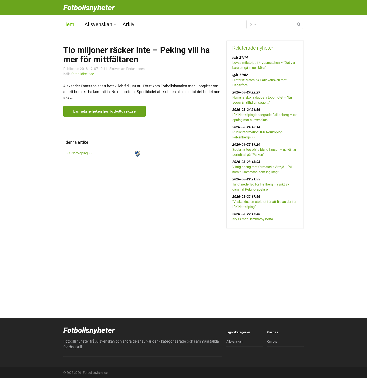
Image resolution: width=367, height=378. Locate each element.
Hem (68, 24)
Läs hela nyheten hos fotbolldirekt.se (104, 111)
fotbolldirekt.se (82, 74)
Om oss (272, 341)
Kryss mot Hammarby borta (252, 219)
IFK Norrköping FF (78, 153)
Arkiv (128, 24)
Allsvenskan (98, 24)
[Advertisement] (265, 264)
